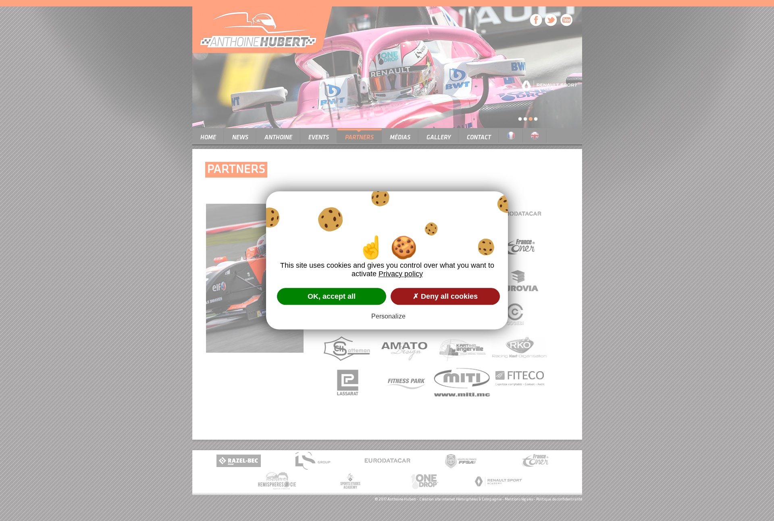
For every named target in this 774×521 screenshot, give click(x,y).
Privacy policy (401, 274)
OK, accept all (332, 296)
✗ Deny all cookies (445, 296)
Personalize (388, 316)
